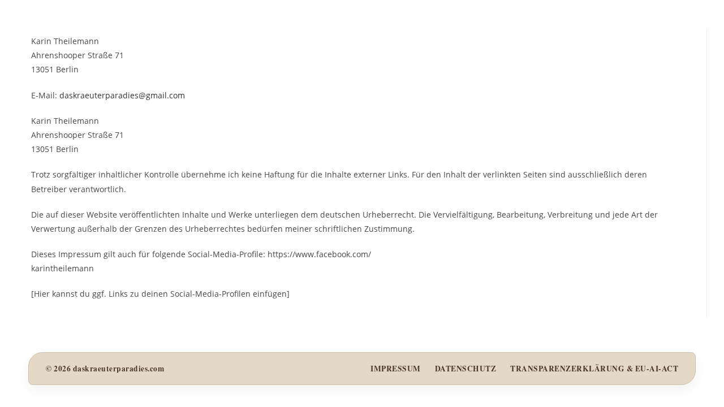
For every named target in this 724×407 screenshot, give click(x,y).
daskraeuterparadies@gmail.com (122, 95)
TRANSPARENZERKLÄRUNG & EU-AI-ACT (594, 368)
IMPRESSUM (395, 368)
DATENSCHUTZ (466, 368)
